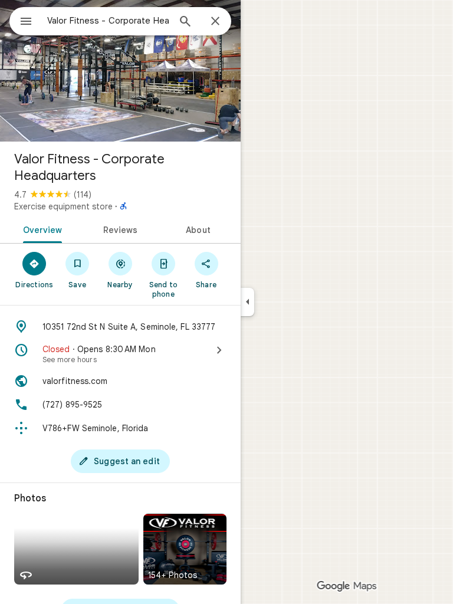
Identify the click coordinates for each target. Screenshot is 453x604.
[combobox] (108, 21)
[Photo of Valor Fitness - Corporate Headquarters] (120, 71)
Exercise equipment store (63, 206)
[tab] (40, 229)
